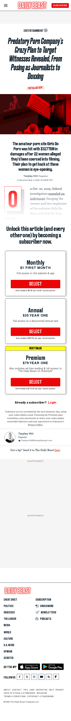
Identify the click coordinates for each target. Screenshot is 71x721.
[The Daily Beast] (32, 6)
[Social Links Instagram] (34, 677)
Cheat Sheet (10, 599)
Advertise (42, 690)
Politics (8, 606)
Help (51, 690)
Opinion (8, 651)
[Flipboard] (56, 677)
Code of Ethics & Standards (19, 693)
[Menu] (9, 5)
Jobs (32, 690)
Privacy (60, 690)
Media (7, 625)
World (7, 632)
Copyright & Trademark (40, 696)
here (57, 450)
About (7, 690)
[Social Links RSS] (49, 677)
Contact (17, 690)
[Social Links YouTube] (41, 677)
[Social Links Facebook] (20, 677)
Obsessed (9, 612)
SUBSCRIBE (60, 5)
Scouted (8, 658)
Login (52, 402)
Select (35, 284)
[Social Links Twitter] (27, 677)
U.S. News (9, 645)
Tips (25, 690)
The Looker (10, 618)
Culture (8, 638)
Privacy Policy (35, 425)
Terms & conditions (15, 696)
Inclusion (42, 693)
